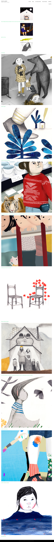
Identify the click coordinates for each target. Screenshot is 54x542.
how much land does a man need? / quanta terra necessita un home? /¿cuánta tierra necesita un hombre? (17, 375)
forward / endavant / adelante (5, 160)
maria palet (4, 1)
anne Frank (3, 52)
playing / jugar (3, 106)
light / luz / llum (3, 37)
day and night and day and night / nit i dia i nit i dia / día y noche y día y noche (12, 21)
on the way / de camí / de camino (6, 267)
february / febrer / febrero (5, 321)
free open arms (3, 536)
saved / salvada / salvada (5, 482)
